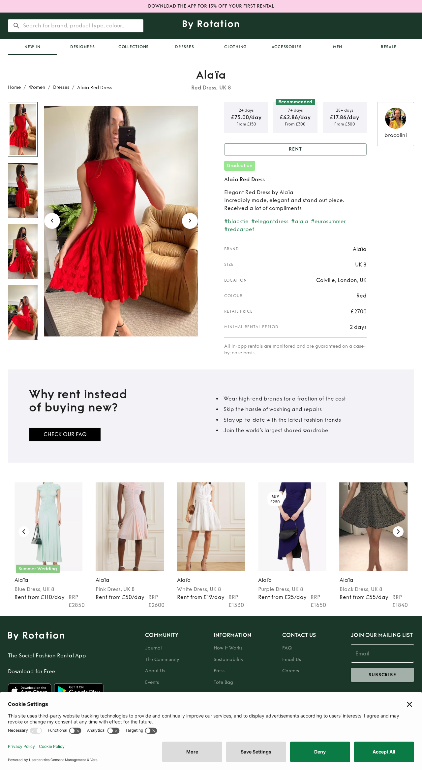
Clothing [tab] (235, 47)
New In (32, 47)
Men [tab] (337, 47)
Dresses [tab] (184, 47)
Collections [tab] (133, 47)
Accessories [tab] (287, 47)
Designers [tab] (82, 47)
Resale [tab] (389, 47)
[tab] (32, 47)
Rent (295, 149)
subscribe (382, 675)
